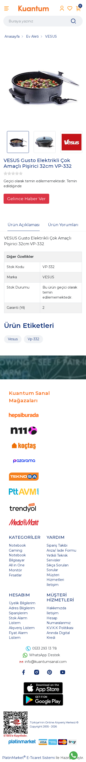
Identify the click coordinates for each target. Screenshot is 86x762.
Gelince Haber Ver (26, 198)
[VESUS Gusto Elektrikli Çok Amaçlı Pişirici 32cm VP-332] (43, 86)
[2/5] (7, 173)
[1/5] (5, 173)
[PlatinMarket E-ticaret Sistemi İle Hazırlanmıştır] (22, 741)
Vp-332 (33, 339)
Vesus (13, 339)
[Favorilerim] (70, 8)
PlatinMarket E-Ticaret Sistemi (28, 758)
